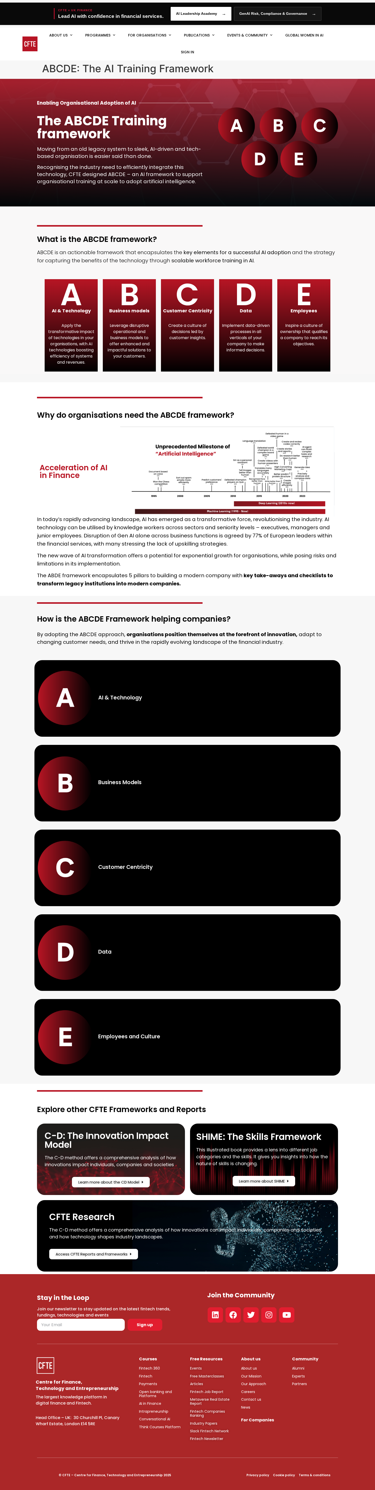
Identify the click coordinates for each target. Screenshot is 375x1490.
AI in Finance (150, 1403)
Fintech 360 (149, 1368)
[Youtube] (286, 1315)
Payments (148, 1383)
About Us (58, 35)
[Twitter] (251, 1315)
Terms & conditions (314, 1475)
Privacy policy (257, 1475)
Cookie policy (284, 1475)
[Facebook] (233, 1315)
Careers (248, 1391)
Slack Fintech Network (209, 1431)
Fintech (145, 1376)
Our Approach (253, 1383)
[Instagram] (269, 1315)
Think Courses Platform (160, 1427)
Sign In (187, 52)
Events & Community (247, 35)
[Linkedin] (215, 1315)
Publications (197, 35)
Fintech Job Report (206, 1391)
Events (196, 1368)
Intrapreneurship (153, 1411)
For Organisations (147, 35)
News (245, 1407)
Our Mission (251, 1376)
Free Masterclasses (207, 1376)
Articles (196, 1383)
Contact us (251, 1399)
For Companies (257, 1420)
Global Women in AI (304, 35)
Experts (298, 1376)
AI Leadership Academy (201, 13)
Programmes (97, 35)
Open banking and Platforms (155, 1393)
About (246, 1368)
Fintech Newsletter (206, 1438)
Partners (299, 1383)
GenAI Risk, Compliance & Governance (277, 13)
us (254, 1368)
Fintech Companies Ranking (207, 1413)
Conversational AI (154, 1419)
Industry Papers (203, 1423)
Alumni (298, 1368)
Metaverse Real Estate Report (210, 1401)
